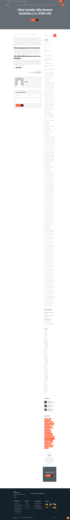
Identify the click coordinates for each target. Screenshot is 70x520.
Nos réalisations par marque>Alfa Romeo (48, 66)
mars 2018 (45, 340)
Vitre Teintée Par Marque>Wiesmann (49, 287)
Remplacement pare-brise (48, 430)
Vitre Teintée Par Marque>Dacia (48, 195)
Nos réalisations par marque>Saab (49, 148)
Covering (45, 48)
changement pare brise (47, 420)
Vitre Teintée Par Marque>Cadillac (49, 186)
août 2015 (45, 380)
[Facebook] (16, 67)
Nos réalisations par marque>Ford (49, 97)
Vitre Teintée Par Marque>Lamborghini (47, 227)
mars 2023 (45, 332)
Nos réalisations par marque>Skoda (49, 152)
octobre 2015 (46, 377)
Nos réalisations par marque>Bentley (49, 74)
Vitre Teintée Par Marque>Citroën (48, 193)
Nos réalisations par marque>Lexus (49, 120)
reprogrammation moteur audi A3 (49, 433)
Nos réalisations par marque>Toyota (49, 161)
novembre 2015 (46, 376)
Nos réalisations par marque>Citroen (49, 84)
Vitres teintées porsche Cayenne (49, 323)
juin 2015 (45, 382)
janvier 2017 (46, 357)
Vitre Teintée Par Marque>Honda (48, 208)
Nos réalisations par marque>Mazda (49, 125)
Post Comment (19, 105)
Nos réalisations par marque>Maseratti (47, 123)
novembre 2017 (46, 344)
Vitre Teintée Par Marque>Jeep (48, 219)
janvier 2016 (46, 373)
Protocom (55, 517)
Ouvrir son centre (27, 508)
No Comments (33, 34)
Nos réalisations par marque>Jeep (49, 106)
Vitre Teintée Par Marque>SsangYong (49, 270)
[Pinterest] (19, 67)
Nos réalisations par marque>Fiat (48, 95)
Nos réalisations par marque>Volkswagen (47, 164)
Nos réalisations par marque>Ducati (49, 91)
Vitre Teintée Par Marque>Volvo (48, 283)
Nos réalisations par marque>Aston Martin (49, 70)
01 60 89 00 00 (9, 1)
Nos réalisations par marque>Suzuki (49, 159)
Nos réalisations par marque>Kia (48, 108)
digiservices (46, 423)
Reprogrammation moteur (18, 508)
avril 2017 (45, 353)
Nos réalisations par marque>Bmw (49, 76)
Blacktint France (20, 517)
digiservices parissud (51, 423)
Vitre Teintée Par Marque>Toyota (48, 278)
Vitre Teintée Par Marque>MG (48, 241)
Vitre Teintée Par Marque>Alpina (48, 175)
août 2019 (45, 334)
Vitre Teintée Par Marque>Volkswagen (49, 281)
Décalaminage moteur (47, 51)
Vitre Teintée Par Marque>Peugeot (49, 252)
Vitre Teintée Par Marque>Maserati (49, 233)
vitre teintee (46, 446)
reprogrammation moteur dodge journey (49, 436)
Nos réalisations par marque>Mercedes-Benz (47, 129)
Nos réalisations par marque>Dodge (49, 89)
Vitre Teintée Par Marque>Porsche (49, 254)
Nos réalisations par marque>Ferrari (49, 93)
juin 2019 (45, 336)
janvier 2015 (46, 389)
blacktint (16, 34)
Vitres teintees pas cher (47, 321)
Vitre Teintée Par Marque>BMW (48, 182)
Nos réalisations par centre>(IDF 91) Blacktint (49, 60)
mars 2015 (45, 386)
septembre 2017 (46, 347)
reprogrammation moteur (48, 432)
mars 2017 (45, 355)
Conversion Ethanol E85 (18, 506)
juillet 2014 (45, 390)
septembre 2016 (46, 363)
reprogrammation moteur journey (48, 440)
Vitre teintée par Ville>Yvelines (48, 305)
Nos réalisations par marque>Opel (49, 139)
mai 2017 (45, 352)
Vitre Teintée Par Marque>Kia (48, 221)
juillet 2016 (45, 365)
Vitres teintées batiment (47, 443)
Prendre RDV (61, 1)
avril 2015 (45, 385)
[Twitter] (18, 67)
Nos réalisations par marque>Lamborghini (47, 112)
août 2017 (45, 348)
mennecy (52, 424)
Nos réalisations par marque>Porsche (49, 143)
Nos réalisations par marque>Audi (49, 72)
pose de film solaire (47, 429)
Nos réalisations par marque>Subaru (49, 156)
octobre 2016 (46, 361)
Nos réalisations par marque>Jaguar (49, 104)
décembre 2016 (46, 359)
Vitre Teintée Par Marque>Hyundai (49, 210)
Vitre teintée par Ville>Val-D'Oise (48, 300)
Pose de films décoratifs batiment (49, 427)
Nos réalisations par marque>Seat (49, 150)
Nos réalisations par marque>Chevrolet (47, 80)
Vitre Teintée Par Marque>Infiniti (48, 212)
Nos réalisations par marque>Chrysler (49, 82)
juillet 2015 (45, 381)
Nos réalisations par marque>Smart (49, 154)
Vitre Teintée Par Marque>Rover (48, 259)
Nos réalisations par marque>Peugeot (49, 141)
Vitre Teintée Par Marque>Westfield (49, 285)
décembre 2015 (46, 374)
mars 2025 (45, 331)
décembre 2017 (46, 343)
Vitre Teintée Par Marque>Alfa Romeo (24, 34)
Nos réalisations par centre (48, 57)
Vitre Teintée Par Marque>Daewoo (49, 197)
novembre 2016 (46, 360)
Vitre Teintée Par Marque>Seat (48, 263)
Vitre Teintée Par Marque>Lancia (48, 229)
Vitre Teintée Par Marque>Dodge (48, 199)
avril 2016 (45, 369)
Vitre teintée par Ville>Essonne (48, 289)
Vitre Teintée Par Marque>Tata (48, 276)
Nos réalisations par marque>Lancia (49, 114)
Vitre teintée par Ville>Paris (48, 294)
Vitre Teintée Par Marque (47, 171)
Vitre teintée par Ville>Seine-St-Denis (49, 298)
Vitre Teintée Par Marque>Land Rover (49, 231)
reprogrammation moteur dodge (48, 435)
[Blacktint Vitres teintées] (8, 5)
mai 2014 (45, 393)
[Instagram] (14, 497)
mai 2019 (45, 338)
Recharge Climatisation (17, 511)
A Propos (26, 503)
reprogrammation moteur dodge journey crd (49, 439)
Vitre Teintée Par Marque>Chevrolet (49, 188)
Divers (45, 53)
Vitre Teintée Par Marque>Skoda (48, 265)
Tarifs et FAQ (27, 506)
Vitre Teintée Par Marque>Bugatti (49, 184)
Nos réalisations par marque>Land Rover (49, 117)
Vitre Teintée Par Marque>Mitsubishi (49, 246)
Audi (45, 44)
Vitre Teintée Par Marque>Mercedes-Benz (49, 239)
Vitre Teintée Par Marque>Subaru (48, 272)
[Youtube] (15, 497)
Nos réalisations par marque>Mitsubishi (47, 134)
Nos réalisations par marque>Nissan (49, 137)
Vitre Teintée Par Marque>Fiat (48, 204)
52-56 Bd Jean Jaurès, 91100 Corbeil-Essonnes (21, 1)
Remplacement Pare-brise (47, 169)
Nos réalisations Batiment (48, 55)
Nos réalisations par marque (48, 63)
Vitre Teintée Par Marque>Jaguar (48, 217)
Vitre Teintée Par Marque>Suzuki (48, 274)
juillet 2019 (45, 335)
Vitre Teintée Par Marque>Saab (48, 261)
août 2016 (45, 364)
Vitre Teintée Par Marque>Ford (48, 206)
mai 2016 (45, 368)
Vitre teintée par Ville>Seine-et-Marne (49, 296)
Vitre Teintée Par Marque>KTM (48, 223)
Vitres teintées (16, 503)
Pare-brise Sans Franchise (48, 426)
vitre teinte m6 (50, 446)
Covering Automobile (17, 512)
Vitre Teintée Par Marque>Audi (48, 177)
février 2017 (46, 356)
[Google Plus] (21, 67)
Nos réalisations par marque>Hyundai (49, 102)
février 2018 (46, 342)
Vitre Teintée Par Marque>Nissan (48, 248)
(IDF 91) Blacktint (46, 42)
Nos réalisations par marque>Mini (49, 131)
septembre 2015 (46, 378)
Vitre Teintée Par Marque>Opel (48, 250)
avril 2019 (45, 339)
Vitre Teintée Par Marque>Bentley (49, 180)
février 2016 (46, 372)
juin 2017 (45, 351)
